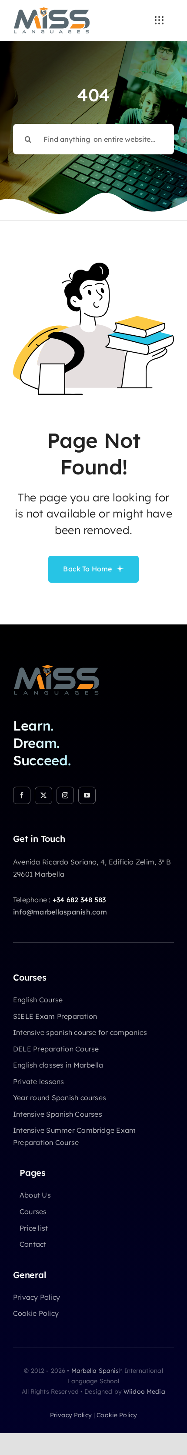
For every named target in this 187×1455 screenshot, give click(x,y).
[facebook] (21, 795)
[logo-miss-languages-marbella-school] (51, 10)
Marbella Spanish (97, 1371)
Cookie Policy (117, 1415)
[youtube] (87, 795)
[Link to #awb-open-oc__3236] (159, 20)
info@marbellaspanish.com (60, 912)
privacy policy (71, 1415)
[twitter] (43, 795)
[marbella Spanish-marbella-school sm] (56, 668)
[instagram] (65, 795)
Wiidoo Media (144, 1391)
